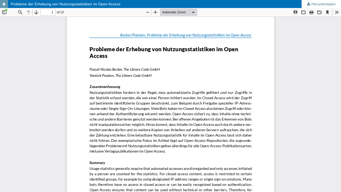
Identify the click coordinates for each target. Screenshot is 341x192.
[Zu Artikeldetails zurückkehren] (4, 4)
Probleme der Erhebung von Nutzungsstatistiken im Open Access (65, 4)
